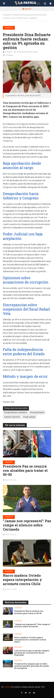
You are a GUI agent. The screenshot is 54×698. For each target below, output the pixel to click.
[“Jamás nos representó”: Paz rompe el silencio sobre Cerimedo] (27, 498)
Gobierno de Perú (12, 417)
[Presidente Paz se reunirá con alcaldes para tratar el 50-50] (27, 443)
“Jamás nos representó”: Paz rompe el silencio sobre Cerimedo (27, 525)
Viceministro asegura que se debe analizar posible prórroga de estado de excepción (31, 666)
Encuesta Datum (37, 412)
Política (9, 27)
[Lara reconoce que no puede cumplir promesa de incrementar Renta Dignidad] (8, 650)
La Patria (8, 52)
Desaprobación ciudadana (15, 412)
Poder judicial (29, 417)
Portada (6, 15)
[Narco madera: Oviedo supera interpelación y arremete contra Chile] (27, 553)
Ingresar (28, 8)
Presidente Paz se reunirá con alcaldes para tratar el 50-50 (25, 470)
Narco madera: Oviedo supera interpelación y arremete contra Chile (22, 579)
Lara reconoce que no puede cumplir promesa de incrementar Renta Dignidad (31, 653)
